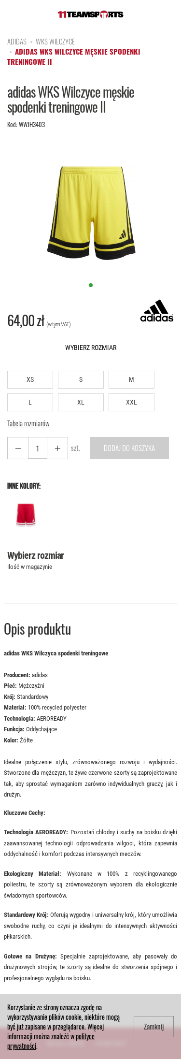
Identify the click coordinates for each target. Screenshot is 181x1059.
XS (30, 379)
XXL (131, 402)
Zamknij (154, 1026)
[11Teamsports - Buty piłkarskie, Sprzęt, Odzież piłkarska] (90, 12)
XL (80, 402)
